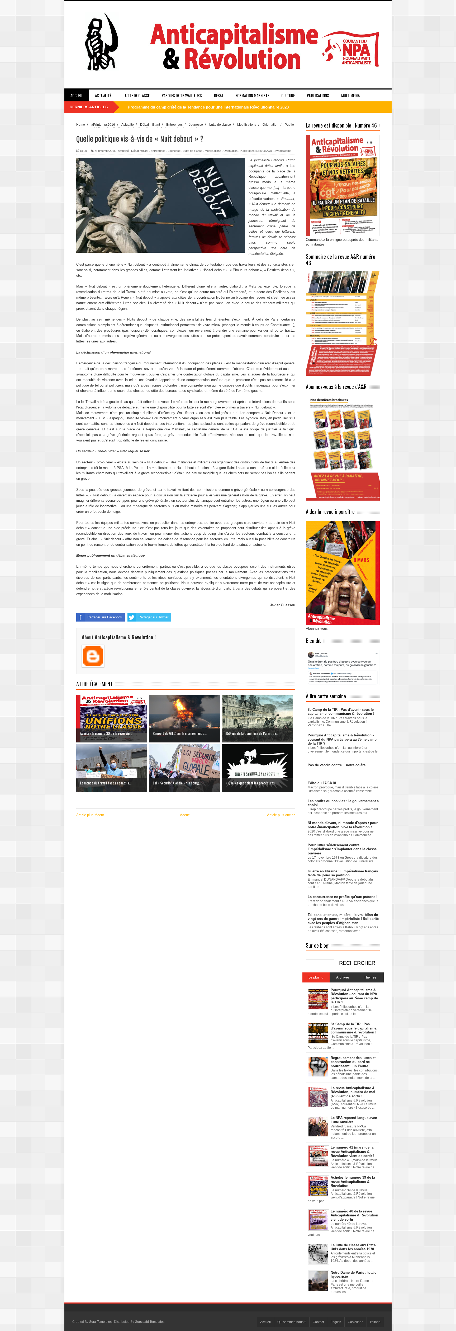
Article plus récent (90, 815)
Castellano (355, 1322)
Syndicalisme (282, 150)
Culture (288, 95)
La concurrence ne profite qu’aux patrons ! (342, 897)
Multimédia (350, 95)
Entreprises (158, 150)
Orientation (231, 150)
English (335, 1322)
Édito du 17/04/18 (322, 783)
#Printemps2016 (105, 150)
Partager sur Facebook (104, 617)
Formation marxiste (252, 95)
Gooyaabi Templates (149, 1322)
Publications (318, 95)
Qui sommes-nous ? (291, 1322)
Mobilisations (213, 150)
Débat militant (139, 150)
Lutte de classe (137, 95)
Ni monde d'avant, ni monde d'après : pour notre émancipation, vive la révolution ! (343, 825)
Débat (219, 95)
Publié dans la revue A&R (256, 150)
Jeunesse (174, 150)
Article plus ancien (281, 815)
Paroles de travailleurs (182, 95)
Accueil (76, 95)
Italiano (375, 1322)
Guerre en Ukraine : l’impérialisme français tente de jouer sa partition (343, 873)
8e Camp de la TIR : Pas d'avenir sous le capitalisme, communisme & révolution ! (341, 712)
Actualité (103, 95)
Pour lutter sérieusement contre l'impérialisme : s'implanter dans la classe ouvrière (342, 849)
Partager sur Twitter (153, 617)
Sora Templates (100, 1322)
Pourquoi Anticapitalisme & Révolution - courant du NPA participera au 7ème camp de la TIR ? (214, 107)
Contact (318, 1322)
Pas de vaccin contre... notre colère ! (338, 765)
